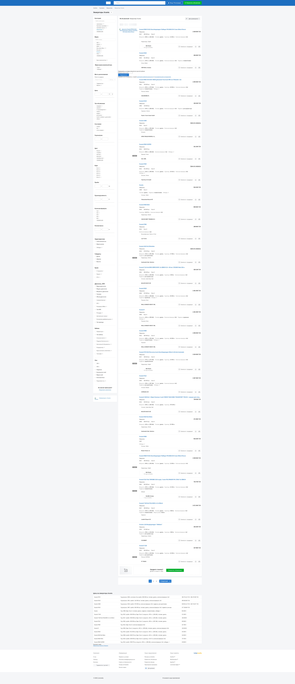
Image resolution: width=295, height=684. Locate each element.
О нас (94, 656)
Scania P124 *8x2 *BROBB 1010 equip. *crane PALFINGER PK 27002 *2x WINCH (162, 479)
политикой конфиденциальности (145, 76)
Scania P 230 (143, 545)
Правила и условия (124, 656)
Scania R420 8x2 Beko (145, 417)
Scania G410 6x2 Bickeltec (147, 246)
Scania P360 (143, 224)
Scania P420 (143, 164)
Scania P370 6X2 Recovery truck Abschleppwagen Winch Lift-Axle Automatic (161, 352)
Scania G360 (143, 120)
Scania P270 (97, 597)
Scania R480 (143, 330)
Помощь (95, 659)
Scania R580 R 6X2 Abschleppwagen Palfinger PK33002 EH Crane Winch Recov (162, 29)
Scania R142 (97, 607)
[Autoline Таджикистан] (98, 2)
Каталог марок (122, 667)
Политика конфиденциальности (127, 659)
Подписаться (123, 75)
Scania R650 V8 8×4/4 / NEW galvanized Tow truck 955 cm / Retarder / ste (160, 79)
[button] (195, 46)
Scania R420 (143, 53)
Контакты (95, 662)
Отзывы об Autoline (124, 664)
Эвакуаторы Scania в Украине (100, 645)
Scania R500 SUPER (145, 144)
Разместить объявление (175, 570)
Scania (141, 185)
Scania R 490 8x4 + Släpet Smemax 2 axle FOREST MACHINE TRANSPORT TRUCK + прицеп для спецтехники (171, 397)
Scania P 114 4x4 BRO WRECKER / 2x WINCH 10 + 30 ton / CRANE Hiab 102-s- (162, 267)
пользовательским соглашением (162, 76)
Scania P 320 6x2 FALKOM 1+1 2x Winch (151, 503)
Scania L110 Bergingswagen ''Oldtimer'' (150, 524)
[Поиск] (115, 3)
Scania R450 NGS (144, 204)
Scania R (142, 309)
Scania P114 (142, 376)
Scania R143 (143, 101)
